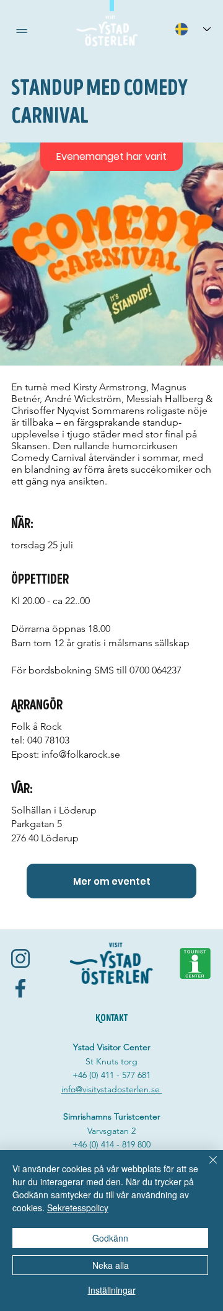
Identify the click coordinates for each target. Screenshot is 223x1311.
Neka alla (110, 1265)
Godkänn (110, 1238)
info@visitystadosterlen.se (111, 1089)
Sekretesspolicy (77, 1207)
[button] (21, 31)
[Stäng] (206, 1167)
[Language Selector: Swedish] (192, 29)
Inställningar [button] (112, 1290)
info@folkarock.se (81, 754)
